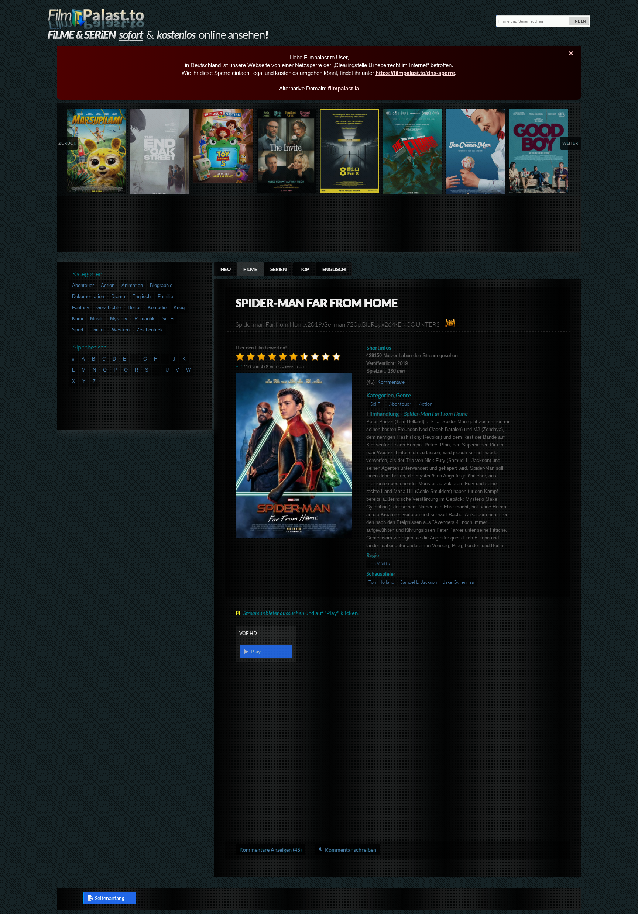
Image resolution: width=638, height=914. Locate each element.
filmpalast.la (343, 88)
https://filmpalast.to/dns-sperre (415, 73)
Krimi (77, 318)
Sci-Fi (375, 404)
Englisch (334, 269)
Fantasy (80, 307)
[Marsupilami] (97, 151)
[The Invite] (286, 151)
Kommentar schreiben (350, 849)
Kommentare (391, 382)
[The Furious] (412, 153)
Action (425, 404)
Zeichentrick (150, 329)
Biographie (161, 285)
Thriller (97, 329)
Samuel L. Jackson (418, 582)
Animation (132, 285)
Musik (96, 318)
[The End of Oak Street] (160, 153)
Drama (118, 296)
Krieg (179, 307)
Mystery (118, 318)
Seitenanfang (109, 898)
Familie (165, 296)
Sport (77, 329)
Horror (134, 307)
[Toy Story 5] (223, 146)
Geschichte (108, 307)
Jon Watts (379, 563)
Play (255, 651)
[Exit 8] (349, 151)
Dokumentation (88, 296)
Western (121, 329)
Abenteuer (400, 404)
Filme (250, 269)
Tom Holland (381, 582)
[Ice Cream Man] (475, 153)
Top (304, 269)
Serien (278, 269)
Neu (225, 269)
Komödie (157, 307)
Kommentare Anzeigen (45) (270, 849)
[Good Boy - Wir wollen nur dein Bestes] (539, 151)
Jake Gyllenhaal (459, 582)
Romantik (144, 318)
